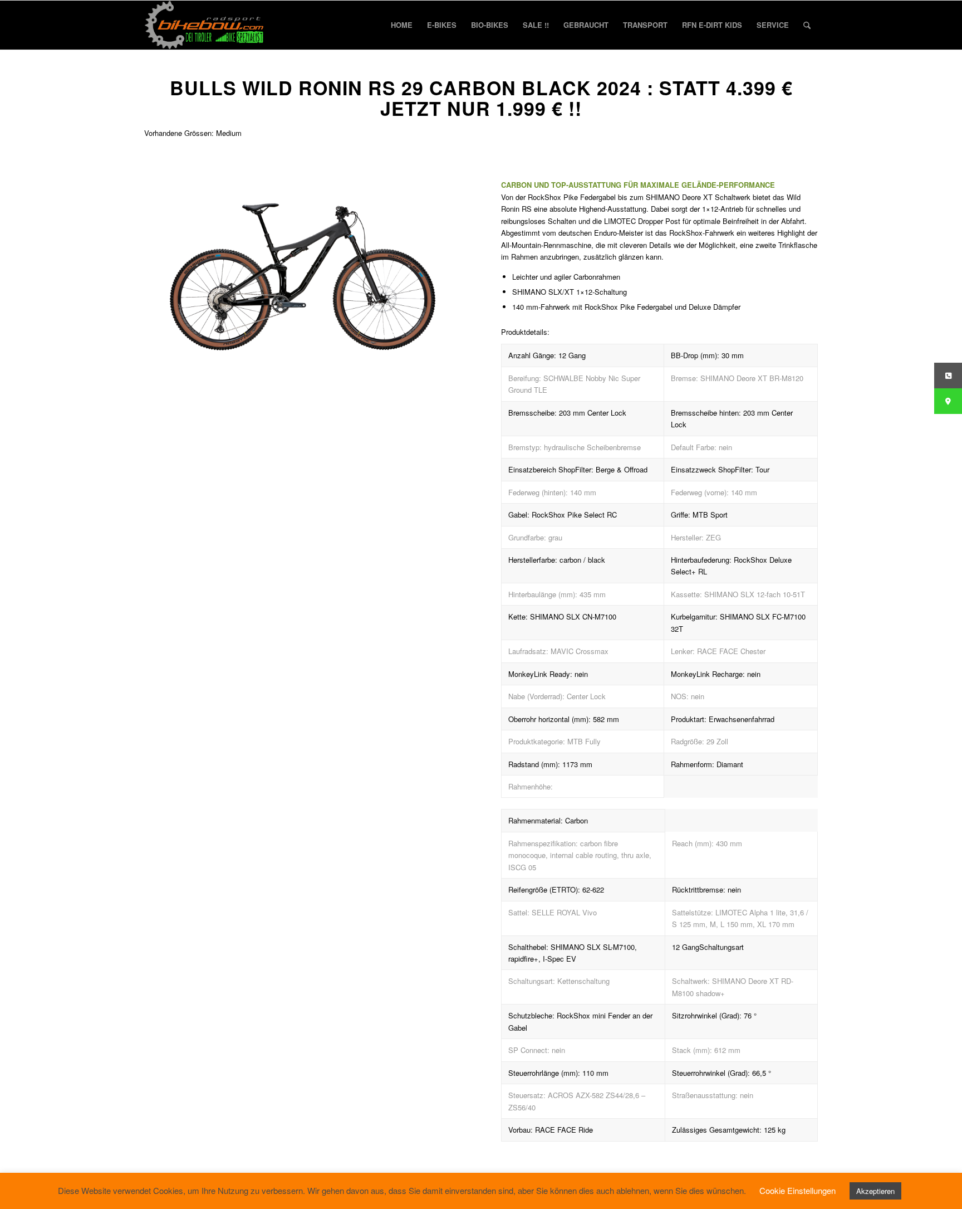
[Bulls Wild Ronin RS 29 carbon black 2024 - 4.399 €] (302, 262)
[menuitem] (402, 25)
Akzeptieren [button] (875, 1191)
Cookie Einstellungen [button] (797, 1190)
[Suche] (807, 25)
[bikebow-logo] (204, 25)
